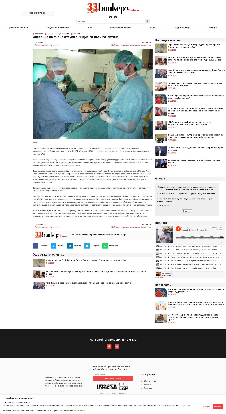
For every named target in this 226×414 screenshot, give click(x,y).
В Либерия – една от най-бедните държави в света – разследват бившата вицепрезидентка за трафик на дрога (194, 317)
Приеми (218, 406)
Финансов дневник (18, 27)
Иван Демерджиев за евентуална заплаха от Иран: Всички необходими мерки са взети (88, 283)
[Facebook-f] (109, 346)
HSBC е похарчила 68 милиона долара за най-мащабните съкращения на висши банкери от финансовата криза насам (195, 110)
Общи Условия (80, 411)
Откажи (206, 406)
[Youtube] (115, 17)
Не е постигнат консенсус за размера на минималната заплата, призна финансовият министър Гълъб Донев (194, 58)
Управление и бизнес (120, 27)
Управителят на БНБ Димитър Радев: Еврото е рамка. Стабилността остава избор (86, 260)
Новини (76, 34)
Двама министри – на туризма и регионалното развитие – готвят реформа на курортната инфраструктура (196, 136)
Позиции (212, 27)
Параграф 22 (164, 285)
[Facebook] (111, 17)
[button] (41, 246)
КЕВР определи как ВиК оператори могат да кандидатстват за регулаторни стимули (189, 123)
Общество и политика (57, 27)
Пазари (152, 27)
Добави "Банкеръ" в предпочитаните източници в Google (98, 235)
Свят (89, 27)
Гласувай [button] (186, 211)
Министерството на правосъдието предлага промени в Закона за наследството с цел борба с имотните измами (196, 303)
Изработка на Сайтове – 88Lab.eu (113, 394)
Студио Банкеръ (182, 27)
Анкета (160, 178)
